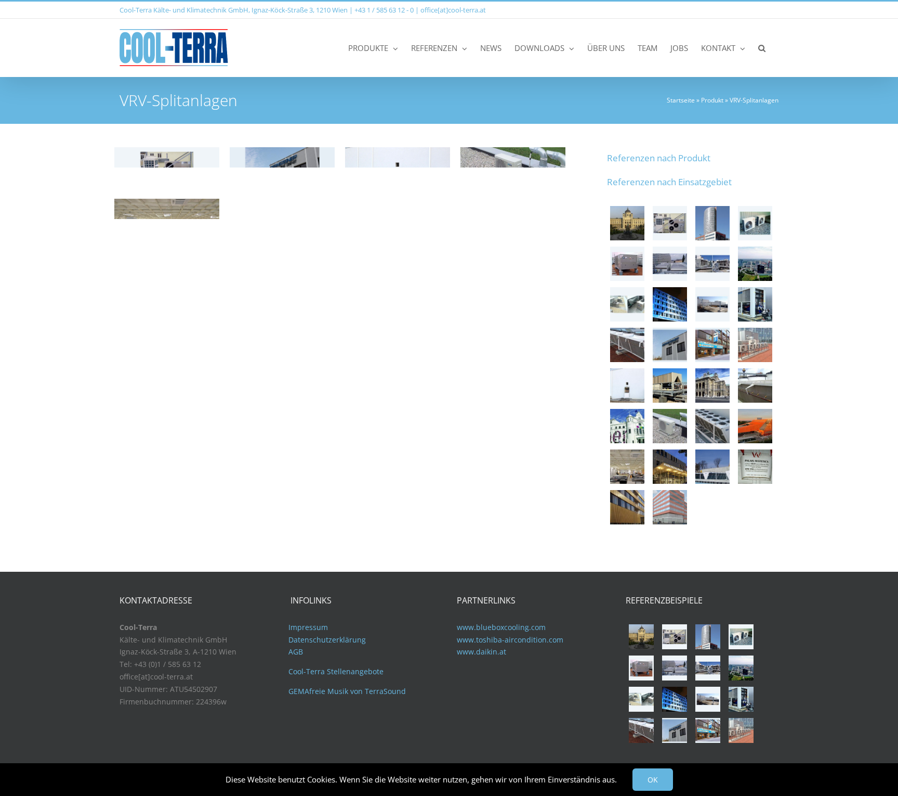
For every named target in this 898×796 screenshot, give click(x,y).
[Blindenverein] (670, 223)
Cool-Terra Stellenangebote (336, 671)
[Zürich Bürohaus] (670, 507)
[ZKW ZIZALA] (670, 426)
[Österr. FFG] (670, 304)
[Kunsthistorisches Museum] (627, 223)
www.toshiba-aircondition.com (510, 640)
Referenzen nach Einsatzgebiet (669, 182)
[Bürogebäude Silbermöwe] (755, 345)
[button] (761, 47)
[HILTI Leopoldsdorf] (627, 385)
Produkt (712, 100)
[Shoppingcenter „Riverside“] (712, 466)
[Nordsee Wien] (627, 263)
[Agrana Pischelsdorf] (755, 304)
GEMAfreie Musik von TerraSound (347, 691)
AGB (295, 652)
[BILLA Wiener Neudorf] (712, 304)
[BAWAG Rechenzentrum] (670, 263)
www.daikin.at (481, 652)
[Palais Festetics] (755, 466)
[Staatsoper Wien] (712, 385)
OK (653, 780)
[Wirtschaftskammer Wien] (755, 223)
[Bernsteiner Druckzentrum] (670, 345)
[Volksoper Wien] (627, 426)
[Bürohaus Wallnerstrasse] (712, 263)
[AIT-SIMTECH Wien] (627, 345)
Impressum (308, 627)
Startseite (681, 100)
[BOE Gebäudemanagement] (712, 345)
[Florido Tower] (712, 223)
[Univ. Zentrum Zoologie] (755, 385)
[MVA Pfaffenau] (755, 426)
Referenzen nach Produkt (658, 158)
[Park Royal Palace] (670, 466)
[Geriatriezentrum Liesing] (627, 507)
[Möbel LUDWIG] (627, 466)
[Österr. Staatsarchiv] (670, 385)
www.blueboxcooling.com (501, 627)
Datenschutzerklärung (327, 640)
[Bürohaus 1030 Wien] (712, 426)
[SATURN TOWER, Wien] (755, 263)
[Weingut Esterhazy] (627, 304)
